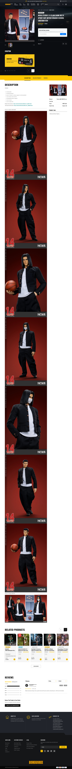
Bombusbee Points (17, 744)
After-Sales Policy (17, 743)
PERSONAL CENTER (66, 4)
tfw (54, 751)
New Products (16, 4)
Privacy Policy (29, 743)
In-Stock (24, 4)
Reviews (46, 78)
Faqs (6, 748)
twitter (66, 44)
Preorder (6, 744)
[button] (5, 70)
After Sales (28, 4)
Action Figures (45, 10)
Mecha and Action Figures (54, 113)
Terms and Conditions (31, 746)
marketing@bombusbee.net (58, 729)
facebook (63, 44)
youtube (48, 751)
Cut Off (6, 746)
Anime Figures (51, 10)
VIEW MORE (36, 666)
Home (11, 3)
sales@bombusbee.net (57, 719)
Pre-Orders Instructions (33, 4)
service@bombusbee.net (57, 723)
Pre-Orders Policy (30, 748)
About (6, 750)
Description (27, 78)
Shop (41, 10)
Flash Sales (38, 4)
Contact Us (7, 751)
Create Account (17, 748)
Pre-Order (21, 4)
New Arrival (7, 743)
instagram (45, 751)
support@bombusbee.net (57, 726)
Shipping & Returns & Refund (32, 744)
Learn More (47, 1)
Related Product (37, 78)
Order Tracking (16, 750)
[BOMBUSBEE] (7, 4)
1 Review (45, 23)
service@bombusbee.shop (58, 721)
